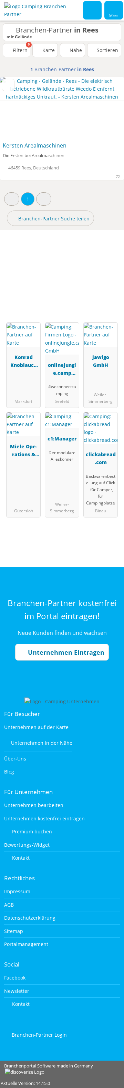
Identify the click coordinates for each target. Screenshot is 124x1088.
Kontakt (20, 858)
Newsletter (16, 991)
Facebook (14, 977)
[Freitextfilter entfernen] (92, 10)
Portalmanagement (26, 944)
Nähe (75, 50)
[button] (11, 199)
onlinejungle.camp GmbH (62, 370)
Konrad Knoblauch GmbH (23, 362)
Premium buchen (31, 831)
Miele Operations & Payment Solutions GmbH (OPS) (23, 451)
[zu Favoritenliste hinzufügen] (8, 85)
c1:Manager (62, 438)
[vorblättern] (107, 108)
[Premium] (110, 266)
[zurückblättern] (17, 108)
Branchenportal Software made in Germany (46, 1069)
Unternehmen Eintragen (65, 652)
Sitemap (13, 931)
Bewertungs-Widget (27, 845)
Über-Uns (15, 758)
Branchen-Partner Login (38, 1035)
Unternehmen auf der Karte (36, 727)
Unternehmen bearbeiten (33, 805)
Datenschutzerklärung (29, 917)
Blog (9, 771)
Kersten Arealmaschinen (34, 145)
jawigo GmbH (100, 361)
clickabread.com (101, 458)
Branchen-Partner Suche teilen (53, 218)
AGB (9, 904)
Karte (48, 50)
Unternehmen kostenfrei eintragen (44, 818)
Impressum (17, 891)
